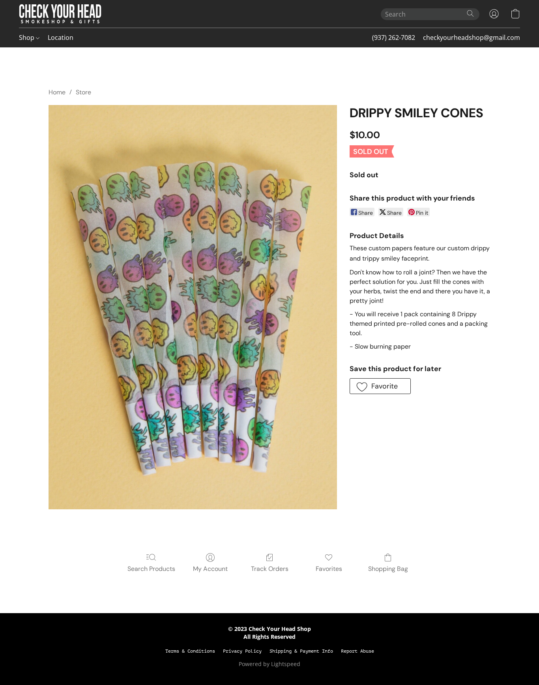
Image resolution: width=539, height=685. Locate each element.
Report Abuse (357, 651)
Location (60, 37)
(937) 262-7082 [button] (393, 37)
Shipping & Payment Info (301, 651)
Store (83, 92)
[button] (60, 14)
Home (57, 92)
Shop (27, 37)
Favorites (329, 569)
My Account (210, 569)
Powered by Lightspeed (269, 664)
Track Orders (269, 569)
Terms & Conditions (190, 651)
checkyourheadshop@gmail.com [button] (471, 37)
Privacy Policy (242, 651)
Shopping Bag (388, 569)
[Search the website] (470, 13)
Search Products (151, 569)
